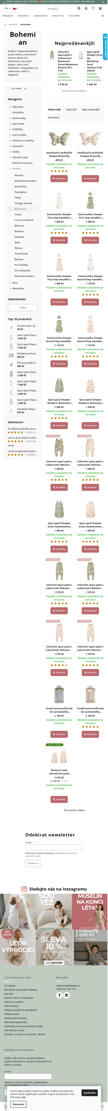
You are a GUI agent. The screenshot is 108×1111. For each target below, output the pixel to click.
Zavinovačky (19, 118)
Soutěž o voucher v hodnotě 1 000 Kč (25, 1034)
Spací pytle (18, 123)
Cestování (17, 146)
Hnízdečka (18, 112)
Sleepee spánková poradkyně (20, 1010)
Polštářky (17, 129)
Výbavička (17, 106)
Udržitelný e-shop (14, 1030)
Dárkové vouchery (22, 162)
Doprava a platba (13, 1001)
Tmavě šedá (21, 253)
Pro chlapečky (22, 270)
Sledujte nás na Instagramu (58, 889)
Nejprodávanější (91, 109)
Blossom (19, 225)
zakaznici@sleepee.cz (68, 985)
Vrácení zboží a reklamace (18, 997)
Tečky (18, 197)
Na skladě (19, 88)
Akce (15, 282)
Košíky (16, 151)
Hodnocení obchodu (15, 1018)
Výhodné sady (20, 157)
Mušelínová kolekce (26, 180)
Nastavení (18, 1104)
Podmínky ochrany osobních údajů (23, 1026)
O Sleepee (10, 985)
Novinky (19, 175)
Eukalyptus (21, 192)
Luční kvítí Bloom (24, 220)
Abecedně (53, 117)
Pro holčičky (21, 264)
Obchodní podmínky (15, 1022)
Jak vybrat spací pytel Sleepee (20, 989)
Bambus (19, 259)
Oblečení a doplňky (23, 140)
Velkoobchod (11, 1014)
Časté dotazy (11, 1005)
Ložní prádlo (19, 134)
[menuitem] (7, 16)
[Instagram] (66, 995)
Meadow (19, 236)
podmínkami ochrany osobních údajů (25, 1083)
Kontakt (8, 993)
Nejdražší (71, 109)
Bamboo (19, 231)
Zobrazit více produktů (74, 90)
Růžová (19, 248)
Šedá (17, 242)
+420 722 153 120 (65, 989)
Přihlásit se (33, 863)
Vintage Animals (23, 203)
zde (24, 1097)
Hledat (23, 307)
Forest (18, 214)
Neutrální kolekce (24, 276)
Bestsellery (18, 288)
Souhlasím (90, 1092)
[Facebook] (59, 995)
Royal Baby (21, 186)
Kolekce (16, 168)
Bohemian (20, 208)
